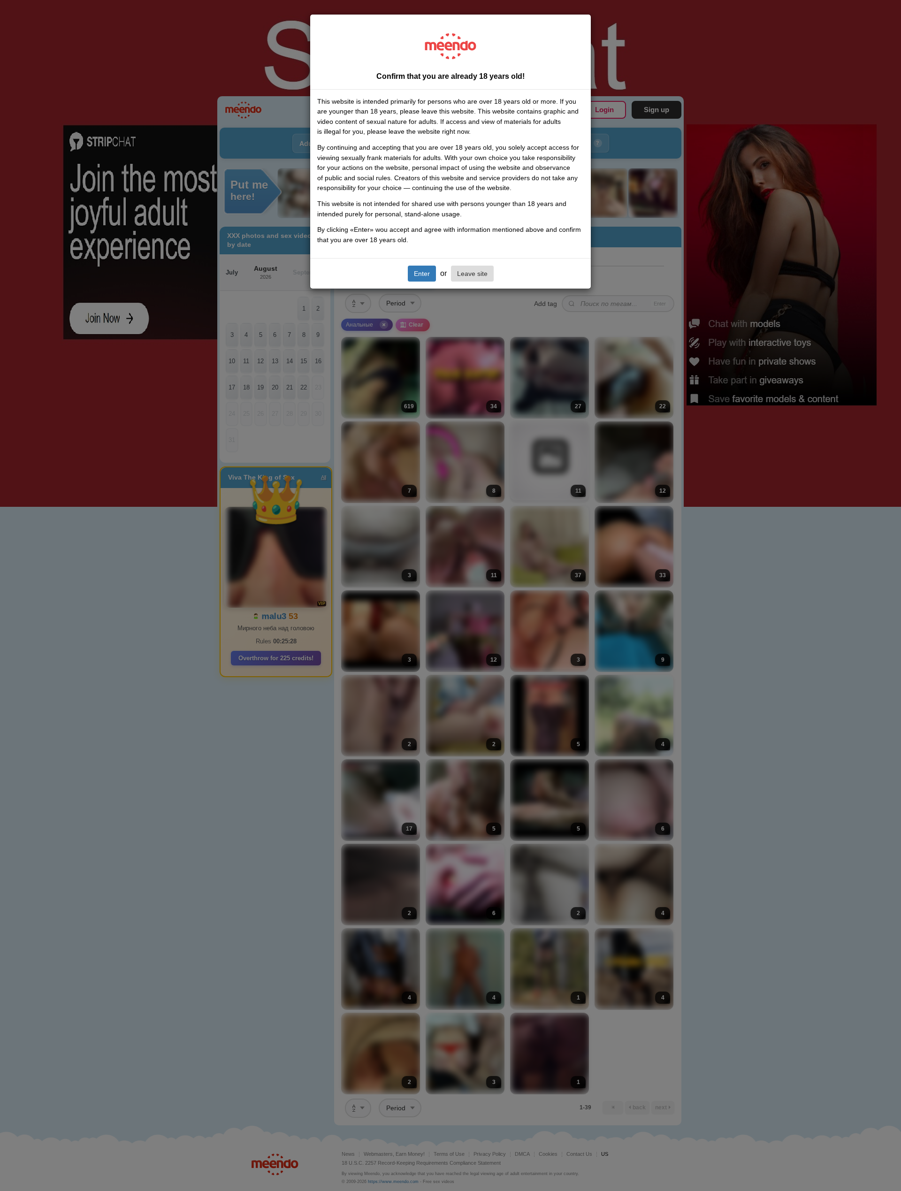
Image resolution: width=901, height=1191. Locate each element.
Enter (422, 273)
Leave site (472, 273)
